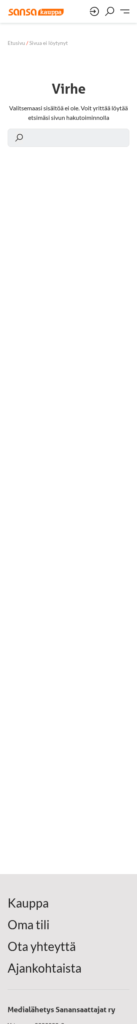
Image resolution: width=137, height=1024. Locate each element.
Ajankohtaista (44, 968)
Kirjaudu (94, 11)
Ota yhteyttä (42, 946)
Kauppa (28, 903)
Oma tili (28, 925)
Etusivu (16, 43)
